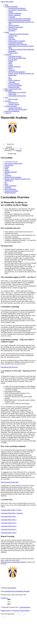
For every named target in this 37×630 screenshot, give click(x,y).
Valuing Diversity (13, 25)
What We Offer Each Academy (17, 109)
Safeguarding (9, 90)
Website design (5, 610)
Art (9, 77)
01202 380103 (11, 588)
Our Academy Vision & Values (17, 10)
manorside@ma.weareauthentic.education (13, 562)
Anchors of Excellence (15, 108)
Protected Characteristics (15, 27)
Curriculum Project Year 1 (8, 516)
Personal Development (15, 85)
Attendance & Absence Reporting (18, 34)
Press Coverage (13, 99)
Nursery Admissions (14, 15)
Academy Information (11, 6)
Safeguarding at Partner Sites (17, 96)
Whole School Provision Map (9, 482)
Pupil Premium (12, 29)
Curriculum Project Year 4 (8, 526)
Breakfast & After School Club (17, 44)
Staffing (10, 11)
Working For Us (13, 102)
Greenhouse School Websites (21, 610)
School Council (13, 53)
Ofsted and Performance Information (19, 20)
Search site (4, 614)
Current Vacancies (13, 104)
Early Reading (12, 60)
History (10, 68)
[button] (6, 143)
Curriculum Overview (15, 56)
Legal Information (24, 607)
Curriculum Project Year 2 (8, 519)
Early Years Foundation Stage (17, 58)
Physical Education (14, 84)
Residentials (12, 51)
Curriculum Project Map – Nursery (11, 510)
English (10, 61)
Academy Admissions (14, 13)
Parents (7, 32)
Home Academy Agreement (16, 41)
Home (6, 5)
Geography (11, 70)
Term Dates (11, 39)
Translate (18, 150)
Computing (11, 82)
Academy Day (12, 36)
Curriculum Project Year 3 (8, 523)
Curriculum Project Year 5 (8, 529)
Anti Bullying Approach (15, 42)
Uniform (10, 37)
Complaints (11, 17)
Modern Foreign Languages (16, 72)
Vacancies (8, 101)
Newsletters (11, 30)
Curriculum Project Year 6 (8, 532)
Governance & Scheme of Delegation (19, 18)
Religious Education (14, 66)
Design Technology (14, 80)
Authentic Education (11, 106)
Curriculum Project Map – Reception (12, 513)
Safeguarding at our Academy (17, 92)
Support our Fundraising (12, 111)
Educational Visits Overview (9, 367)
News (6, 97)
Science (10, 65)
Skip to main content (7, 1)
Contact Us (8, 113)
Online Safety (12, 94)
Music (10, 78)
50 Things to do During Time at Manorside (21, 49)
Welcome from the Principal (16, 8)
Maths (10, 63)
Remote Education (13, 87)
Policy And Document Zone (13, 89)
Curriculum (8, 54)
